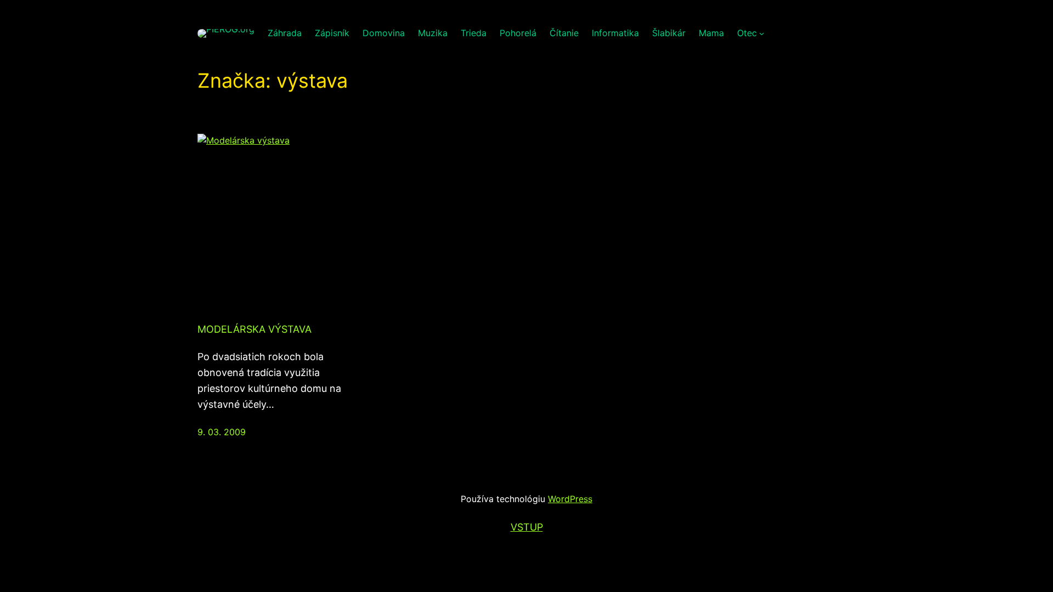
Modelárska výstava (254, 329)
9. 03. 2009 (221, 431)
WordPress (570, 498)
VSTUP (527, 527)
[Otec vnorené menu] (762, 33)
